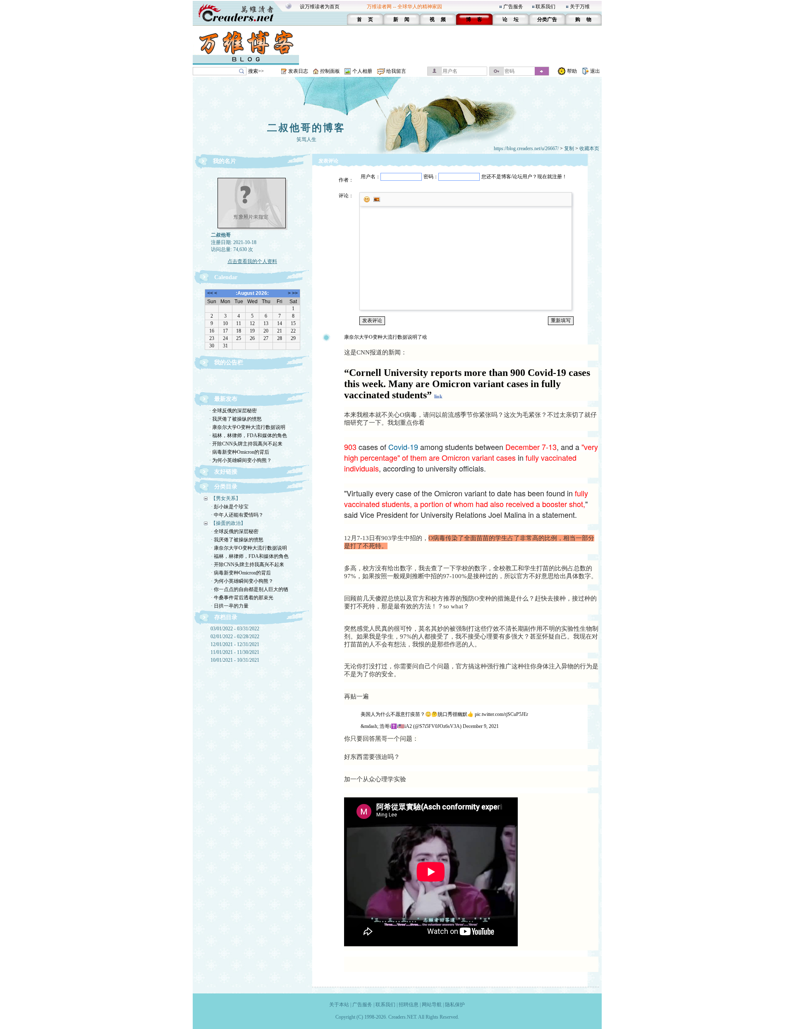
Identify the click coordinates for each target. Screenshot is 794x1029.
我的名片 (224, 161)
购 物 (583, 19)
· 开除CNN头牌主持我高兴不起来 (245, 444)
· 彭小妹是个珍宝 (230, 507)
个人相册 (362, 71)
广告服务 (513, 7)
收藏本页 (589, 148)
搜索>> (256, 71)
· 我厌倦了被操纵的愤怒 (235, 419)
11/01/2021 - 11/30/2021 (234, 652)
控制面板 (330, 71)
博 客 (474, 19)
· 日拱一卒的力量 (230, 606)
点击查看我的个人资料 (252, 261)
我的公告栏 (228, 362)
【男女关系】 (226, 498)
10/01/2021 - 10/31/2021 (234, 660)
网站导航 (432, 1004)
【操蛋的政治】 (228, 523)
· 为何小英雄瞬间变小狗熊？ (240, 460)
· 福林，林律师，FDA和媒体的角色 (248, 435)
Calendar (225, 277)
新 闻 (401, 19)
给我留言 (396, 71)
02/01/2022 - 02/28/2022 (234, 636)
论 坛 (510, 19)
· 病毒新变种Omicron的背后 (239, 452)
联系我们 (545, 7)
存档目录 (225, 617)
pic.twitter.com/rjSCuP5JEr (501, 714)
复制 (569, 148)
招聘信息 (409, 1004)
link (438, 397)
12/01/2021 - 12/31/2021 (234, 644)
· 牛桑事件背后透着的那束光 (242, 598)
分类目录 (225, 486)
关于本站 (339, 1004)
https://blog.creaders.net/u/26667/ (526, 148)
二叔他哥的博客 (306, 127)
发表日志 (298, 71)
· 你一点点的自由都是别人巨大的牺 (249, 589)
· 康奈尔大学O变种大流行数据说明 (247, 427)
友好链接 (225, 472)
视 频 (438, 19)
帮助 (572, 71)
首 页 (365, 19)
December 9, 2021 (481, 726)
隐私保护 (455, 1004)
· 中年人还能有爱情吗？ (237, 515)
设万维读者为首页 (320, 7)
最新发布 (225, 399)
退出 (595, 71)
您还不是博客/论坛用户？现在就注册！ (524, 176)
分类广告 (547, 19)
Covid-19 (403, 446)
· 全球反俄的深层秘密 (233, 411)
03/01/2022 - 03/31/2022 (234, 629)
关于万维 (580, 7)
